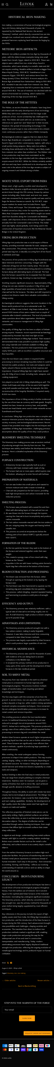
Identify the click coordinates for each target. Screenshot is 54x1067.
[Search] (8, 4)
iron (15, 973)
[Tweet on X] (8, 963)
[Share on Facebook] (11, 963)
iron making (21, 973)
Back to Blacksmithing (27, 986)
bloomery (10, 973)
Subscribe (27, 1018)
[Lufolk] (27, 4)
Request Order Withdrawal (38, 1033)
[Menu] (3, 4)
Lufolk (9, 1058)
